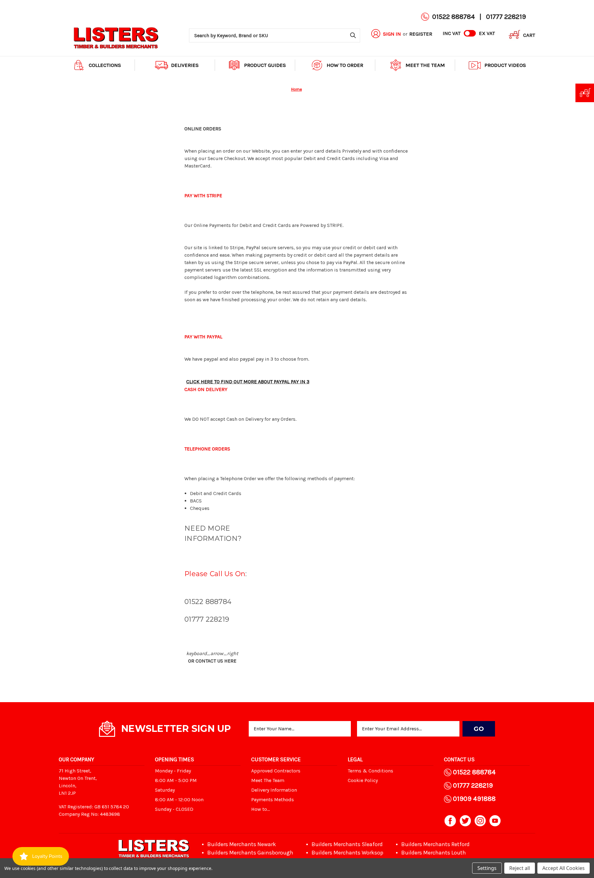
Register (420, 34)
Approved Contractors (275, 771)
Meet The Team (425, 65)
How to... (260, 809)
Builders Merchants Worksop (347, 852)
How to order (345, 65)
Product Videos (505, 65)
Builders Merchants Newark (241, 844)
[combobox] (274, 35)
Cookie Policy (363, 780)
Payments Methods (272, 799)
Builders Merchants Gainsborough (250, 852)
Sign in (392, 34)
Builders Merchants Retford (435, 844)
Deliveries (185, 65)
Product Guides (265, 65)
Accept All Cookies (563, 868)
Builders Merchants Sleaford (347, 844)
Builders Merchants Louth (433, 852)
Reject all (519, 868)
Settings (487, 868)
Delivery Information (274, 790)
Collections (105, 65)
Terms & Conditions (370, 771)
